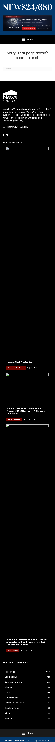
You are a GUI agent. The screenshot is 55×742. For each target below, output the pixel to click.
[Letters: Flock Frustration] (27, 252)
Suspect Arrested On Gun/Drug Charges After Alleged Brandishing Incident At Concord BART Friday (26, 642)
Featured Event (14, 419)
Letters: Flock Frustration (19, 362)
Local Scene (13, 650)
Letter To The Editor (16, 368)
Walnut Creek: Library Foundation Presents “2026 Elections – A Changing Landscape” (26, 411)
